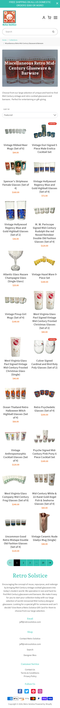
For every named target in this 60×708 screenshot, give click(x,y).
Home (4, 40)
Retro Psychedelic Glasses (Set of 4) (44, 409)
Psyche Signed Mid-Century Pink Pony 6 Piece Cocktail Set (45, 453)
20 (43, 562)
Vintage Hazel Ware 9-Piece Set (44, 276)
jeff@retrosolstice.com (30, 622)
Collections (13, 40)
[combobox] (26, 31)
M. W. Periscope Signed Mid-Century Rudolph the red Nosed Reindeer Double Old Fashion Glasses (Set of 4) (44, 233)
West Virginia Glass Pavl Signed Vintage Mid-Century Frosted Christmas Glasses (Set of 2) (44, 321)
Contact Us (30, 669)
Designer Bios (30, 655)
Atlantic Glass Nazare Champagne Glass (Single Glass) (15, 278)
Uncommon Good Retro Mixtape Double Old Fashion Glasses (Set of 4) (15, 542)
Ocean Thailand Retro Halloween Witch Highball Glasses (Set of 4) (15, 412)
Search (30, 649)
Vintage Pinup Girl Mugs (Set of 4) (15, 316)
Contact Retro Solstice (30, 638)
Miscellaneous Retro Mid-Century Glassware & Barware (24, 43)
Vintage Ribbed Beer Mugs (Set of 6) (15, 147)
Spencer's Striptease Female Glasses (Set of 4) (15, 184)
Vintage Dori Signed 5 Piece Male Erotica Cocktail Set (44, 148)
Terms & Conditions (30, 672)
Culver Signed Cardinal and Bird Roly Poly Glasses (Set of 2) (44, 364)
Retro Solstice (30, 575)
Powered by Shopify (43, 704)
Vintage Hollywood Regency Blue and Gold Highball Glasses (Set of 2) (15, 230)
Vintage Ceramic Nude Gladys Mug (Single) (44, 538)
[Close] (57, 3)
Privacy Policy (30, 676)
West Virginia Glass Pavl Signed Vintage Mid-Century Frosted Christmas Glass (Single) (15, 368)
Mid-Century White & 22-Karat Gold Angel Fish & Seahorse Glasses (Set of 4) (44, 499)
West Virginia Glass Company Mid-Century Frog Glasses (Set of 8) (15, 497)
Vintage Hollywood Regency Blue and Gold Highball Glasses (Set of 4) (44, 186)
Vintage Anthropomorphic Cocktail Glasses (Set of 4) (15, 455)
